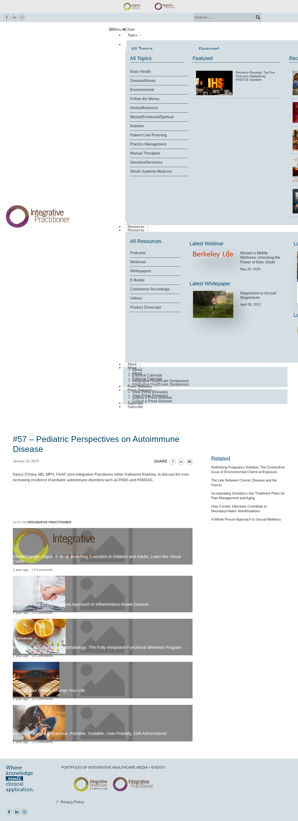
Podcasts (138, 253)
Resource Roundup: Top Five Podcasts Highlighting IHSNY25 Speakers (255, 76)
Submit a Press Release (152, 401)
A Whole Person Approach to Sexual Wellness (246, 519)
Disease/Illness (143, 81)
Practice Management (148, 144)
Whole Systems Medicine (151, 171)
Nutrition (137, 126)
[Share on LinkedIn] (181, 462)
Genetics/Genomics (146, 162)
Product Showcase (145, 307)
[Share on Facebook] (173, 462)
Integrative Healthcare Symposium (160, 381)
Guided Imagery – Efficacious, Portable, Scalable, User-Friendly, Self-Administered (89, 733)
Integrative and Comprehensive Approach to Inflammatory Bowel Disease (81, 604)
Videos (136, 298)
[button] (200, 29)
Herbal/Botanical (144, 108)
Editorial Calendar (147, 375)
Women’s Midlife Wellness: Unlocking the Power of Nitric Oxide (260, 257)
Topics (132, 35)
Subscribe (135, 407)
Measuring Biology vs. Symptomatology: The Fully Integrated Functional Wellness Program (97, 647)
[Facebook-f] (6, 17)
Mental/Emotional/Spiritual (152, 117)
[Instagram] (22, 17)
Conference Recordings (149, 289)
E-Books (137, 280)
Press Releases (140, 386)
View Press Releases (150, 392)
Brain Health (140, 72)
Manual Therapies (145, 153)
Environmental (142, 90)
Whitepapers (140, 271)
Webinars (138, 262)
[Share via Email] (189, 462)
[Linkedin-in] (14, 17)
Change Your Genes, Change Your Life (49, 690)
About (137, 370)
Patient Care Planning (148, 135)
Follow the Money (144, 99)
